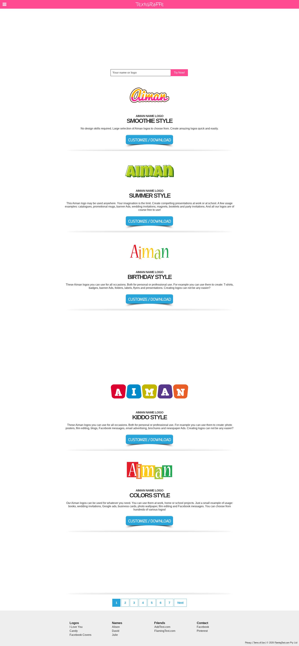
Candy (74, 630)
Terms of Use (259, 642)
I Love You (76, 626)
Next (180, 602)
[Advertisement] (149, 39)
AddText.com (162, 626)
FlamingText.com (164, 630)
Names (117, 623)
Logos (74, 623)
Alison (116, 626)
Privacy (248, 642)
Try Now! (179, 72)
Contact (202, 623)
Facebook (203, 626)
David (115, 630)
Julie (115, 634)
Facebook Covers (80, 634)
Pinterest (202, 630)
